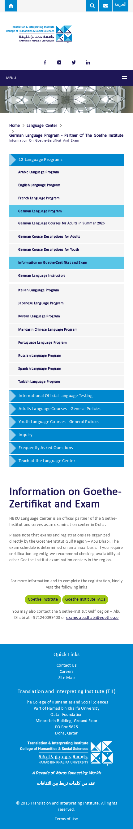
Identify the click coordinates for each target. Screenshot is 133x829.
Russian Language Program (40, 356)
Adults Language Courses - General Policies (60, 409)
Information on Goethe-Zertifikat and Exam (52, 263)
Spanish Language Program (40, 369)
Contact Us (66, 665)
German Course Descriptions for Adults (49, 237)
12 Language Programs (41, 159)
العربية (120, 4)
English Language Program (39, 185)
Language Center (42, 126)
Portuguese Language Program (42, 343)
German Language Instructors (42, 276)
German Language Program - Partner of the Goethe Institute (66, 136)
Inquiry (25, 435)
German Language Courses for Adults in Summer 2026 (61, 223)
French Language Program (39, 198)
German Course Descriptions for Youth (48, 250)
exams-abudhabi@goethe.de (92, 617)
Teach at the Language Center (47, 461)
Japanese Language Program (41, 303)
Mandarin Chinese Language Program (48, 330)
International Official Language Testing (55, 396)
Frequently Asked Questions (46, 448)
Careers (67, 671)
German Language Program (40, 211)
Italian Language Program (38, 290)
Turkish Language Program (39, 382)
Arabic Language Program (38, 172)
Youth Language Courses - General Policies (59, 422)
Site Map (66, 678)
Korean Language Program (39, 316)
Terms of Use (66, 819)
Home (14, 126)
